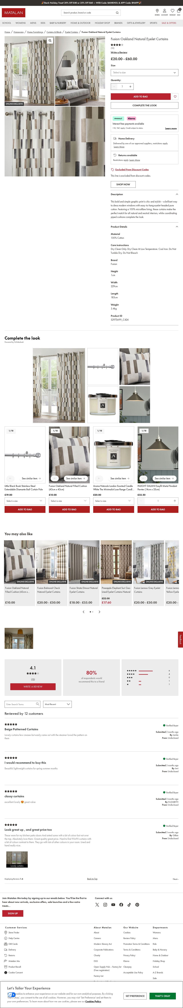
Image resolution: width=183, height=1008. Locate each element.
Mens (155, 938)
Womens (157, 932)
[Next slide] (99, 611)
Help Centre (14, 938)
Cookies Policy (93, 1001)
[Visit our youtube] (113, 904)
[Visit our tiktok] (129, 904)
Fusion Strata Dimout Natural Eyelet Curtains (84, 589)
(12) (112, 48)
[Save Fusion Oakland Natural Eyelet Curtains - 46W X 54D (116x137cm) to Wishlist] (175, 96)
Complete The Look (145, 105)
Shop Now (123, 184)
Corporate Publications (104, 949)
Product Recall (15, 966)
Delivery (12, 949)
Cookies (127, 932)
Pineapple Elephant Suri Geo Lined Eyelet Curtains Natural (116, 589)
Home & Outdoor (160, 955)
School (156, 966)
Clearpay (127, 966)
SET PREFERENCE (135, 996)
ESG (96, 961)
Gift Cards (13, 944)
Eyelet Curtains (71, 32)
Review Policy (129, 938)
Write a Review (119, 52)
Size (113, 65)
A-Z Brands (158, 972)
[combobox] (144, 72)
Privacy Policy (129, 955)
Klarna (126, 961)
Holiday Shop (159, 961)
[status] (122, 86)
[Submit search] (117, 13)
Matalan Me (14, 961)
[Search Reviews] (37, 704)
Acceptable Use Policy (133, 972)
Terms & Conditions (131, 949)
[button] (17, 859)
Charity (97, 955)
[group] (10, 602)
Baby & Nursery (160, 949)
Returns (12, 955)
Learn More (119, 146)
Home (7, 32)
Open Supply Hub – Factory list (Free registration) (107, 968)
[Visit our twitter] (97, 904)
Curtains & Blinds (54, 32)
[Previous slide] (83, 611)
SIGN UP (13, 913)
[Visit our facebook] (121, 904)
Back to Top (92, 878)
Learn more (171, 128)
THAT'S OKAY (162, 996)
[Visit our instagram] (105, 904)
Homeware (19, 32)
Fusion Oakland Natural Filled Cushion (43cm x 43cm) (17, 590)
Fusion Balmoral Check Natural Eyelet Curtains (48, 589)
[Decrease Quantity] (114, 86)
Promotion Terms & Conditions (136, 944)
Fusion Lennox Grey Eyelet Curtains (147, 589)
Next (175, 879)
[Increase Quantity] (130, 86)
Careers (97, 938)
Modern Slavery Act (103, 944)
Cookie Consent (16, 972)
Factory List (98, 976)
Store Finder (14, 932)
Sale (155, 978)
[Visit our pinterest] (137, 904)
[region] (91, 994)
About (96, 932)
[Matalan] (13, 12)
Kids (155, 944)
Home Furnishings (35, 32)
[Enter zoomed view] (50, 40)
